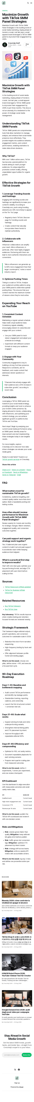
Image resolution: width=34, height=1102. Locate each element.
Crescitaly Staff (14, 43)
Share (27, 44)
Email (19, 475)
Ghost (21, 1087)
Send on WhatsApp (20, 472)
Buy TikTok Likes (11, 609)
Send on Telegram (9, 475)
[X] (15, 1070)
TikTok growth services (10, 459)
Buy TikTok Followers (13, 606)
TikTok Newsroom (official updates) (18, 587)
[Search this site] (28, 2)
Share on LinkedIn (18, 470)
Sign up (17, 1083)
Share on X (6, 470)
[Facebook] (19, 1070)
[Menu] (31, 2)
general (5, 10)
